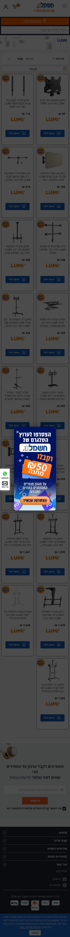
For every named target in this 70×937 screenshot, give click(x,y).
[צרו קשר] (5, 483)
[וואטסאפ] (5, 473)
